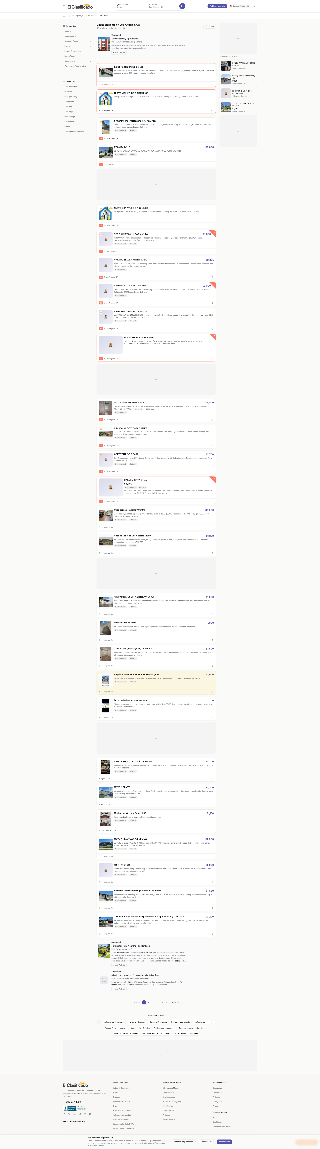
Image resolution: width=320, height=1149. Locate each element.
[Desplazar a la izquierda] (98, 1022)
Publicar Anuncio (217, 6)
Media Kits (117, 1092)
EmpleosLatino (169, 1097)
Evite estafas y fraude (122, 1110)
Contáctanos (218, 1122)
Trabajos (116, 1097)
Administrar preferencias (185, 1142)
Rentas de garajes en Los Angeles (193, 1028)
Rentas (93, 15)
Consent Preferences (222, 1126)
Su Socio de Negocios (172, 1101)
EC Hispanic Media (170, 1088)
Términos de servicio (121, 1101)
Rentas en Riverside (137, 1022)
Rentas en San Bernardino (114, 1022)
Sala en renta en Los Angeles (186, 1033)
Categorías (217, 1101)
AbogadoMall (168, 1110)
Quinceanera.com (170, 1092)
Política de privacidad (122, 1115)
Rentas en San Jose (202, 1022)
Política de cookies (121, 1119)
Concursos (217, 1092)
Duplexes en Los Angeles (164, 1028)
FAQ (214, 1117)
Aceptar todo (224, 1142)
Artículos (216, 1097)
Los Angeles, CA (78, 15)
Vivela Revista (169, 1119)
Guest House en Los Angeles (126, 1033)
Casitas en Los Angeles (140, 1028)
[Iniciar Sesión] (254, 6)
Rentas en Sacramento (180, 1022)
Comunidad (217, 1088)
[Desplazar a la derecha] (214, 1022)
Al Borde (166, 1115)
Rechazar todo (207, 1142)
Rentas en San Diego (158, 1022)
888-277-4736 (73, 1102)
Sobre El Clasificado (121, 1088)
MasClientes (168, 1106)
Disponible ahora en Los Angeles (156, 1033)
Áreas (215, 1106)
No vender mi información (123, 1128)
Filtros (211, 26)
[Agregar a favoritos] (212, 84)
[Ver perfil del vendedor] (101, 67)
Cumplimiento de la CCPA (123, 1124)
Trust (115, 1106)
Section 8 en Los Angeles (115, 1028)
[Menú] (64, 6)
